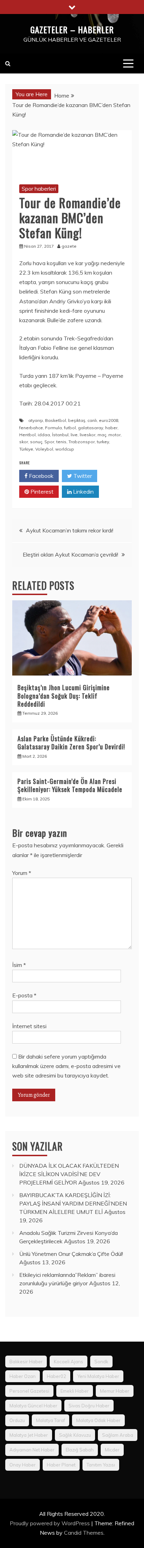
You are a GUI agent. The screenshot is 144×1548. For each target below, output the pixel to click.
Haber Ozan (22, 1376)
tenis (61, 441)
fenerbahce (31, 427)
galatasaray (90, 427)
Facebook (40, 475)
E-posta (24, 995)
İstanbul (60, 434)
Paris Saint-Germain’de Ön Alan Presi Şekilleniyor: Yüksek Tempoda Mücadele (69, 785)
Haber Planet (61, 1465)
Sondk (101, 1361)
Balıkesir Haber (26, 1361)
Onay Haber (22, 1465)
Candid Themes (83, 1532)
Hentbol (27, 434)
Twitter (82, 475)
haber (111, 427)
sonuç (36, 441)
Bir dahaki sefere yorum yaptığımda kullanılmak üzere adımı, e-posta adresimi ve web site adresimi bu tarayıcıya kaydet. (66, 1066)
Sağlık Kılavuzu (75, 1435)
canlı (92, 420)
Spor (49, 441)
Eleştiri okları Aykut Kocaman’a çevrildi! (70, 554)
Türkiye (26, 449)
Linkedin (83, 491)
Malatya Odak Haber (98, 1420)
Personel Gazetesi (29, 1391)
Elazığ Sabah (80, 1449)
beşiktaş (76, 420)
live (74, 434)
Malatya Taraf (50, 1420)
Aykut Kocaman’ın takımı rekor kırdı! (69, 530)
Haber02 (56, 1376)
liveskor (87, 434)
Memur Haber (114, 1391)
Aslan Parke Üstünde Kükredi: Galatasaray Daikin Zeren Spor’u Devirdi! (71, 742)
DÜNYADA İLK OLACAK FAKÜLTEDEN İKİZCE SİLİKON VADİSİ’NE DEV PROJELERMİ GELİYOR (69, 1174)
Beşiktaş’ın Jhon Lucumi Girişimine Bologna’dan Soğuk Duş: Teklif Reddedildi (63, 695)
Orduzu (17, 1420)
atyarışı (35, 420)
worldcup (64, 449)
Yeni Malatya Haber (98, 1376)
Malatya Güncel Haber (33, 1405)
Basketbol (55, 420)
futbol (70, 427)
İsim (19, 964)
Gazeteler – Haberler (72, 29)
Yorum (21, 872)
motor (114, 434)
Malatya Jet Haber (28, 1435)
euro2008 (108, 420)
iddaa (44, 434)
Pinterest (41, 491)
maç (102, 434)
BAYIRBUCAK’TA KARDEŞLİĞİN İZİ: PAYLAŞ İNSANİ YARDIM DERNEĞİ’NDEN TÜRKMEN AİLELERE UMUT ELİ (73, 1203)
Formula (53, 427)
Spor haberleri (39, 188)
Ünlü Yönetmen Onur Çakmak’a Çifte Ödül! (71, 1253)
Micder (112, 1449)
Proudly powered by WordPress (50, 1523)
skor (23, 441)
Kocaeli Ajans (68, 1361)
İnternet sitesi (29, 1026)
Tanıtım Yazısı (101, 1465)
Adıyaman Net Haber (32, 1449)
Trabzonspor (82, 441)
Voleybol (44, 449)
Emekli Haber (74, 1391)
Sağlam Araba (117, 1435)
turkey (103, 441)
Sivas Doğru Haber (89, 1405)
